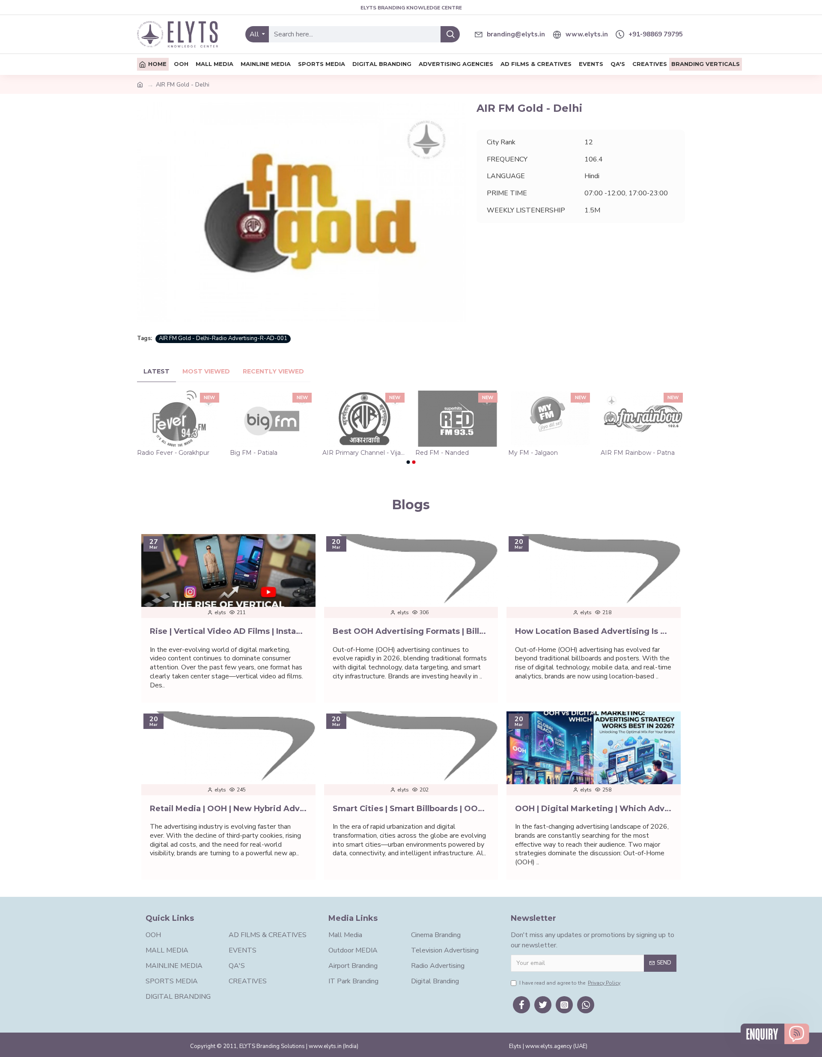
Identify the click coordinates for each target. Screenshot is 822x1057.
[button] (408, 462)
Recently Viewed (273, 371)
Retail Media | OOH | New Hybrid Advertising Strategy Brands (228, 808)
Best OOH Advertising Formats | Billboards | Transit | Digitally (411, 631)
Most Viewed (206, 371)
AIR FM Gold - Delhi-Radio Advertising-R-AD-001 (223, 338)
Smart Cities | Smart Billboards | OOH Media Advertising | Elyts (411, 808)
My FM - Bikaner (254, 453)
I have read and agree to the (569, 982)
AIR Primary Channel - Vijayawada (643, 453)
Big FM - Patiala (531, 453)
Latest (156, 371)
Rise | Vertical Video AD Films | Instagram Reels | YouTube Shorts (228, 631)
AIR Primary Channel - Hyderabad (179, 453)
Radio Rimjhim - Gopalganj (362, 453)
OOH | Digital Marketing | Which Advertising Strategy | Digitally (593, 808)
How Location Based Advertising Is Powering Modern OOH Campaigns (593, 631)
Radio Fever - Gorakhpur (451, 453)
